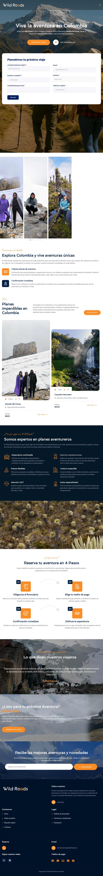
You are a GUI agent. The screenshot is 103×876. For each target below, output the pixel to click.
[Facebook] (10, 860)
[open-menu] (100, 5)
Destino (56, 75)
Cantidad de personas (16, 85)
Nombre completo (14, 76)
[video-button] (56, 42)
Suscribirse (86, 767)
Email (55, 65)
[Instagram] (4, 860)
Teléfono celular (59, 85)
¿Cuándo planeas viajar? (17, 65)
